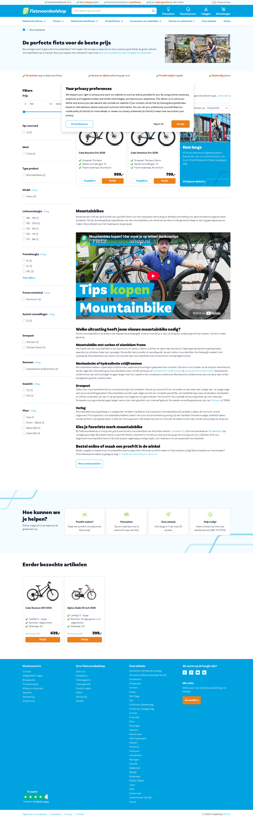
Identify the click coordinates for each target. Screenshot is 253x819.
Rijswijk (133, 772)
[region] (128, 107)
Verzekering (28, 697)
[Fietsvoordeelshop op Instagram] (191, 672)
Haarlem (133, 730)
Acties (227, 21)
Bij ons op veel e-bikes (166, 2)
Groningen (134, 725)
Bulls (182, 431)
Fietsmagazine (83, 680)
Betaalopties (29, 680)
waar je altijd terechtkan (43, 75)
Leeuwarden (135, 755)
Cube (173, 431)
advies (221, 75)
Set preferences (79, 124)
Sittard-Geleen (136, 780)
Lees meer (223, 95)
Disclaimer (55, 814)
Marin (219, 431)
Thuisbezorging (30, 684)
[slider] (24, 111)
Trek (210, 431)
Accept (180, 124)
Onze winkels (209, 21)
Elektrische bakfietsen (83, 21)
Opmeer (133, 763)
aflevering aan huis (110, 75)
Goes (131, 721)
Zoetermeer (135, 793)
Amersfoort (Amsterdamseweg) (145, 670)
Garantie (27, 692)
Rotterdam (134, 776)
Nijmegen (134, 759)
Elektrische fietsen (33, 21)
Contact (27, 671)
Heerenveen (135, 734)
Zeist (131, 789)
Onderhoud (29, 701)
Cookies (80, 814)
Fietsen (57, 21)
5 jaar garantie (83, 684)
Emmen (133, 713)
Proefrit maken (83, 688)
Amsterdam (135, 683)
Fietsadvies (81, 675)
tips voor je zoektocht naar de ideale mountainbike (125, 52)
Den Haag (134, 696)
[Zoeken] (153, 11)
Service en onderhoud (180, 21)
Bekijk (112, 180)
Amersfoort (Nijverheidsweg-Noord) (147, 675)
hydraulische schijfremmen (199, 371)
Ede (131, 700)
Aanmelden (191, 700)
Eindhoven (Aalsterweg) (141, 704)
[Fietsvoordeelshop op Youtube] (198, 672)
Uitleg (34, 190)
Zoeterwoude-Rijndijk (140, 797)
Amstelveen (135, 679)
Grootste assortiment (123, 2)
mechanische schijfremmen (167, 371)
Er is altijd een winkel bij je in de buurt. (138, 454)
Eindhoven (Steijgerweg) (141, 709)
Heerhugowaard (137, 738)
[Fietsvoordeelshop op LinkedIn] (204, 672)
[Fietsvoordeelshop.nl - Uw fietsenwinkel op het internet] (44, 10)
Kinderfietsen (112, 21)
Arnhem (133, 687)
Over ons (80, 671)
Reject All (158, 124)
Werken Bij (81, 697)
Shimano (215, 400)
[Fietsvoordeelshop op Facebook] (185, 672)
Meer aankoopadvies (89, 463)
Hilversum (134, 751)
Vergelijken (90, 180)
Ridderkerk (134, 768)
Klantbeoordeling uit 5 (59, 2)
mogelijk (171, 75)
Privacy (68, 814)
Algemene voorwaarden (35, 814)
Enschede (134, 717)
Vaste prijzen (89, 2)
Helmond (134, 746)
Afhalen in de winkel (33, 688)
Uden (132, 785)
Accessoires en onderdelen (144, 21)
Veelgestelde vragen (33, 675)
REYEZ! (226, 814)
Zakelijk (80, 701)
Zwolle (132, 801)
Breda (132, 692)
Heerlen (133, 742)
